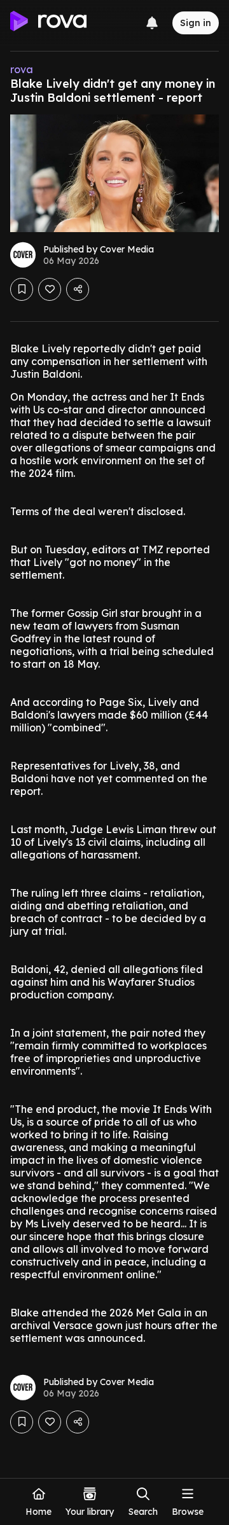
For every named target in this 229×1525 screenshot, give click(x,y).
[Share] (77, 289)
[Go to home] (48, 23)
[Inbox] (152, 23)
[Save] (21, 289)
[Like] (49, 289)
